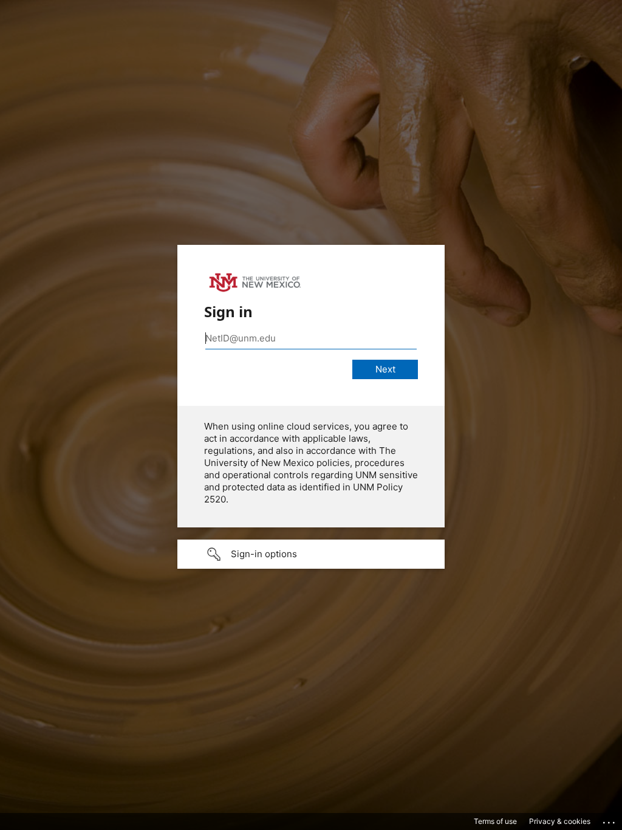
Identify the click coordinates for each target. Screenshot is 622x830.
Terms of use (495, 821)
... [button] (610, 820)
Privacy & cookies (559, 821)
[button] (311, 554)
